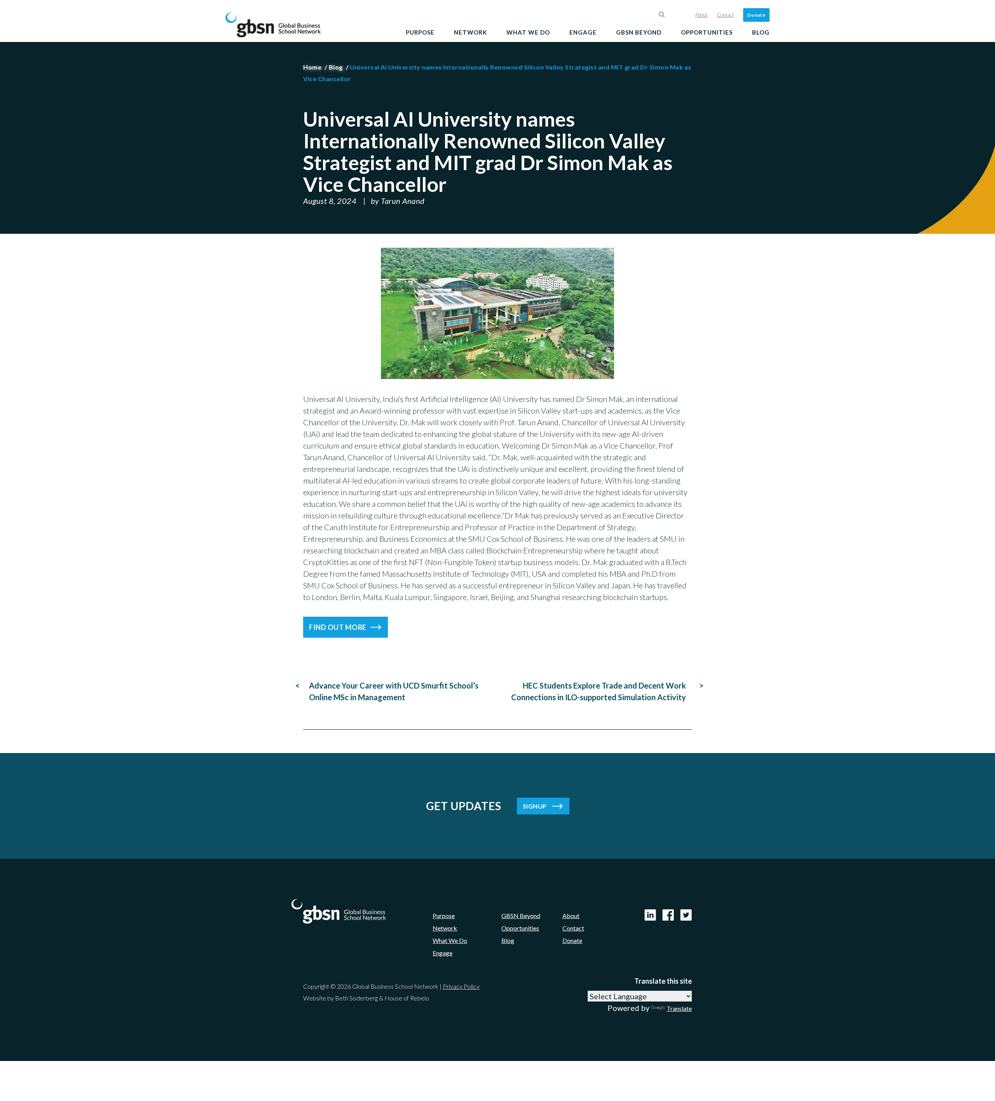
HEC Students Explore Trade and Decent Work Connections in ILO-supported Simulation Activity (598, 691)
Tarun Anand (403, 200)
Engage (583, 32)
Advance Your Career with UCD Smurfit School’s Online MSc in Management (393, 691)
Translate (679, 1008)
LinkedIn (650, 914)
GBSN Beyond (639, 32)
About (701, 15)
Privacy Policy (461, 986)
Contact (725, 15)
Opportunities (707, 32)
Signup (535, 806)
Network (470, 32)
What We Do (528, 32)
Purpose (420, 32)
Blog (761, 32)
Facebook (668, 914)
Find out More (338, 627)
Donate (756, 15)
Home (312, 67)
